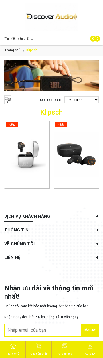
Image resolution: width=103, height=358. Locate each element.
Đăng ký (90, 329)
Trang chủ (12, 50)
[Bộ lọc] (7, 99)
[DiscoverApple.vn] (51, 17)
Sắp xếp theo (50, 100)
